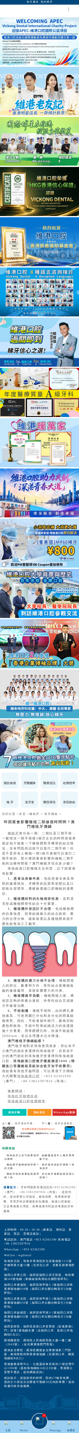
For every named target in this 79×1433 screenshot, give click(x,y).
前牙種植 (51, 813)
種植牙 (34, 813)
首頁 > (24, 813)
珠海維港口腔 (28, 1076)
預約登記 (40, 1112)
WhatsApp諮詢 (64, 1112)
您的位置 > (10, 813)
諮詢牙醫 (14, 1112)
